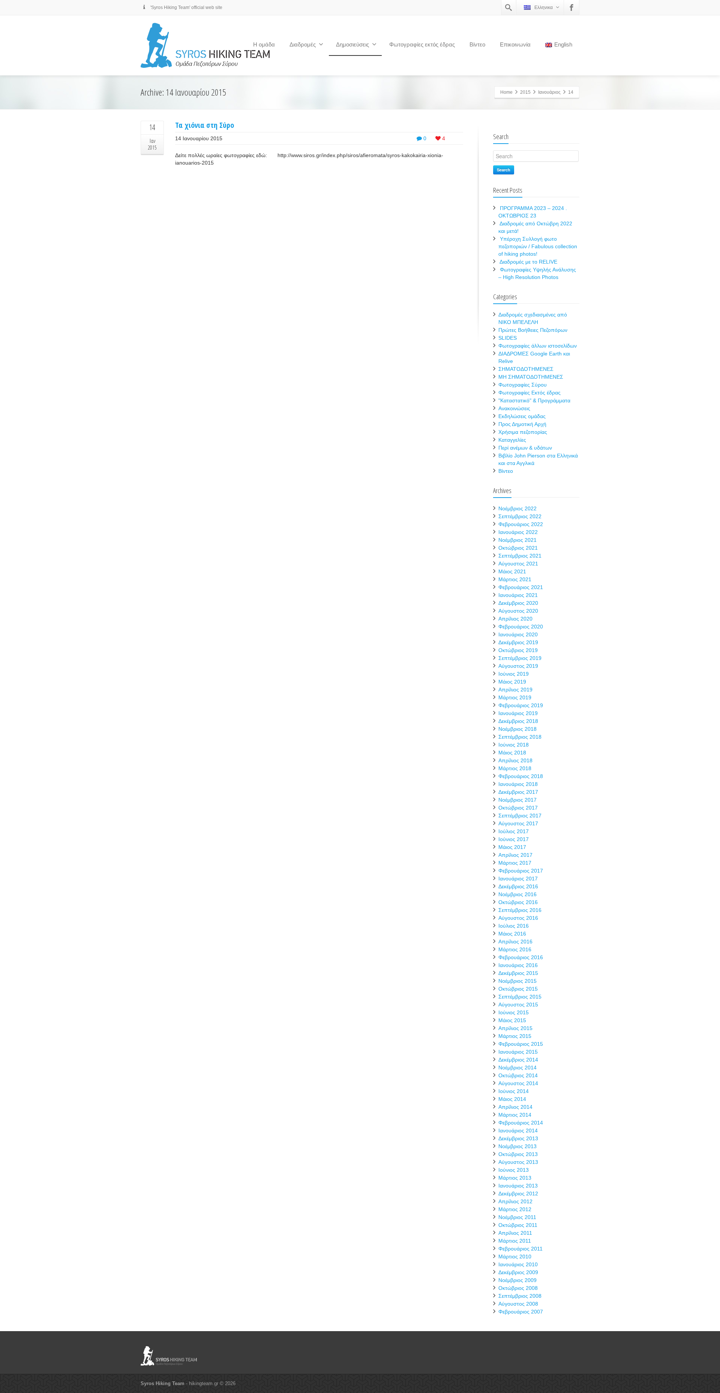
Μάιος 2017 (512, 847)
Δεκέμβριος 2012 (518, 1194)
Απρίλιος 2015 (515, 1028)
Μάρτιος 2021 (514, 579)
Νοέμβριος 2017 (517, 800)
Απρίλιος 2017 (515, 855)
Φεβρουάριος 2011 (520, 1249)
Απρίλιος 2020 (515, 619)
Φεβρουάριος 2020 (520, 627)
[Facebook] (571, 7)
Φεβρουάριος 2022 (520, 524)
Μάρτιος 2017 (514, 863)
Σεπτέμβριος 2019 (520, 658)
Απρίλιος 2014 (515, 1107)
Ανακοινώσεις (514, 408)
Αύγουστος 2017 (518, 823)
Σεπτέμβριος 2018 (520, 737)
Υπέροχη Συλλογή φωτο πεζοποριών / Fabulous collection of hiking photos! (537, 246)
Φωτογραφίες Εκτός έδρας (529, 393)
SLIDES (507, 338)
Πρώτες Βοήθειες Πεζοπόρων (532, 330)
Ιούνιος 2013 (513, 1170)
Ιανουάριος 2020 (518, 634)
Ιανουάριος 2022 (518, 532)
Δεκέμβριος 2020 (518, 603)
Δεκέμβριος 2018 (518, 721)
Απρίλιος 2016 (515, 942)
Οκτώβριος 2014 (518, 1075)
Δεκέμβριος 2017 (518, 792)
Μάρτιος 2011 (514, 1241)
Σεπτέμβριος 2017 (520, 816)
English (563, 44)
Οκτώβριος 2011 (517, 1225)
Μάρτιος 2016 (514, 949)
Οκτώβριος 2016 (518, 902)
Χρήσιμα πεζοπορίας (522, 432)
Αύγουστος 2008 (518, 1304)
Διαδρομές (303, 44)
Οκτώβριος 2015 (518, 989)
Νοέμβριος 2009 (517, 1280)
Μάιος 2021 (512, 571)
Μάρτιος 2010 (514, 1257)
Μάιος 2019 (512, 682)
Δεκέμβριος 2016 (518, 886)
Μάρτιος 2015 (514, 1036)
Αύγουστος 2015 (518, 1005)
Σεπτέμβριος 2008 (520, 1296)
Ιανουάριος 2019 (518, 713)
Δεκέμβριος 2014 (518, 1060)
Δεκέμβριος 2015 (518, 973)
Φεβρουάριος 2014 (520, 1123)
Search (503, 169)
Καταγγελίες (512, 440)
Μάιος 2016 (512, 934)
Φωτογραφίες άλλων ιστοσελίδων (537, 346)
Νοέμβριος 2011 (517, 1217)
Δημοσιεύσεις (352, 44)
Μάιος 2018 (512, 753)
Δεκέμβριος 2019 (518, 642)
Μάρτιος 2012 (514, 1209)
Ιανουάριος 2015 (518, 1052)
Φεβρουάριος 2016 (520, 957)
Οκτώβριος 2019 (518, 650)
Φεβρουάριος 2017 (520, 871)
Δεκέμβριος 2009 (518, 1272)
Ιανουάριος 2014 (518, 1131)
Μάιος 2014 (512, 1099)
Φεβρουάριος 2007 (520, 1312)
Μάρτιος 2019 (514, 697)
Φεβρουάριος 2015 (520, 1044)
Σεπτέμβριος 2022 (520, 516)
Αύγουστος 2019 (518, 666)
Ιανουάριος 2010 (518, 1264)
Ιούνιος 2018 (513, 745)
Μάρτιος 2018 (514, 768)
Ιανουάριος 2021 (518, 595)
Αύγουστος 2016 (518, 918)
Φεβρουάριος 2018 (520, 776)
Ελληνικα (543, 7)
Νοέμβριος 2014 (517, 1068)
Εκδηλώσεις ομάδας (522, 416)
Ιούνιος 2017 (513, 839)
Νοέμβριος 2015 (517, 981)
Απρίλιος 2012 (515, 1201)
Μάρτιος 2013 (514, 1178)
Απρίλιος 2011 (515, 1233)
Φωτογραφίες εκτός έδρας (422, 44)
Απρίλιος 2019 (515, 690)
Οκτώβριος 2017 (518, 808)
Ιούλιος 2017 (513, 831)
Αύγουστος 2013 (518, 1162)
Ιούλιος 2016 (513, 926)
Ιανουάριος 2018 (518, 784)
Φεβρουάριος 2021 (520, 587)
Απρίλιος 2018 (515, 760)
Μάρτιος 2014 (514, 1115)
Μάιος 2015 (512, 1020)
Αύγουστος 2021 (518, 564)
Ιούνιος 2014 (513, 1091)
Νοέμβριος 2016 (517, 894)
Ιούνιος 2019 (513, 674)
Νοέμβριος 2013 (517, 1146)
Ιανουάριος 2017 (518, 879)
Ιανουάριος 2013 (518, 1186)
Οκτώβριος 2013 (518, 1154)
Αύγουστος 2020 (518, 611)
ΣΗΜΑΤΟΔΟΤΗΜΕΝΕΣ (526, 369)
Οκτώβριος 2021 (518, 548)
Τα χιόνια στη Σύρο (204, 125)
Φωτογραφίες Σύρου (522, 385)
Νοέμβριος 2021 (517, 540)
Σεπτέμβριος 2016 (520, 910)
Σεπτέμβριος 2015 (520, 997)
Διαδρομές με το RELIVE (528, 262)
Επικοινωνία (515, 44)
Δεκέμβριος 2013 (518, 1138)
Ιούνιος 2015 (513, 1012)
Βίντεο (477, 44)
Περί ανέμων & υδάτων (525, 448)
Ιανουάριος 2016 (518, 965)
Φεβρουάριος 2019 (520, 705)
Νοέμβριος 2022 (517, 508)
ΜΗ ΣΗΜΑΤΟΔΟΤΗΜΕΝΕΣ (530, 377)
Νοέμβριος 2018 (517, 729)
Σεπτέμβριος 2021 (520, 556)
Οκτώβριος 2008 (518, 1288)
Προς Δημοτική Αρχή (522, 424)
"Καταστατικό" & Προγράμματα (534, 400)
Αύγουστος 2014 (518, 1083)
